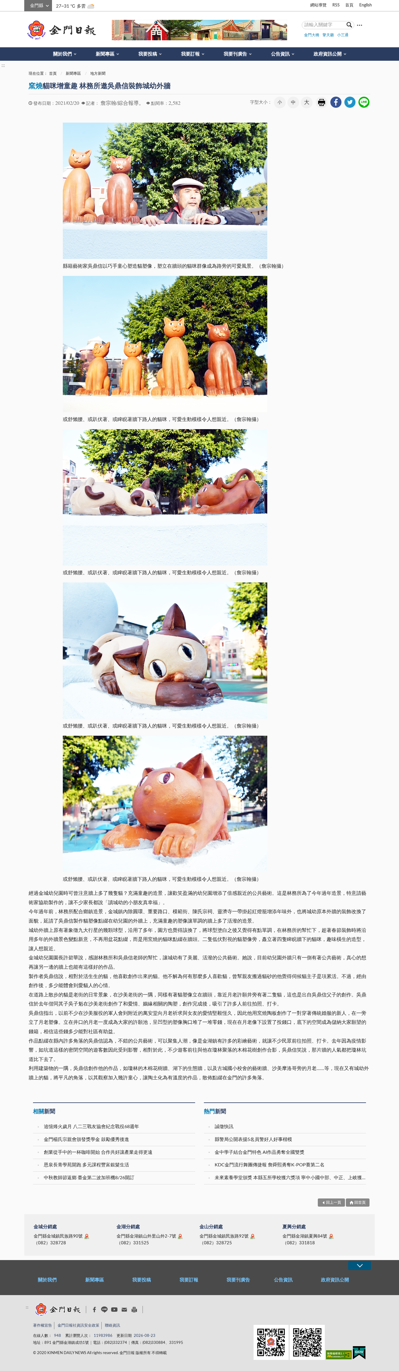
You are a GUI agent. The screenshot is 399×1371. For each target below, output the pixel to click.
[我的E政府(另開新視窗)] (359, 1354)
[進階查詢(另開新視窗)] (359, 25)
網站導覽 (318, 5)
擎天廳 (328, 35)
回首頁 (360, 1203)
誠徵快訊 (224, 1126)
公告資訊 (280, 54)
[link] (335, 102)
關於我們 (62, 54)
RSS (336, 5)
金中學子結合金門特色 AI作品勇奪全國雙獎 (259, 1152)
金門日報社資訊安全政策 (78, 1325)
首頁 (349, 5)
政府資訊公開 (328, 54)
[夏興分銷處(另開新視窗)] (331, 1236)
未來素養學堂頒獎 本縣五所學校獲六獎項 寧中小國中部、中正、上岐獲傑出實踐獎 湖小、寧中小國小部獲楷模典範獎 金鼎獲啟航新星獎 (291, 1177)
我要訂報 (190, 54)
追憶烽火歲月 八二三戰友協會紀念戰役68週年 (91, 1126)
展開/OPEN (359, 1265)
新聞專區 (105, 54)
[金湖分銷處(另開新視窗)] (180, 1236)
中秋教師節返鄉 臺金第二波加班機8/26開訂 (89, 1177)
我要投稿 (147, 54)
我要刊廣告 (235, 54)
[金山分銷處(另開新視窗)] (253, 1236)
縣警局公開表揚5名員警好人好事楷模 (253, 1139)
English (365, 5)
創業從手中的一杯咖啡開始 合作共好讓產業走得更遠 (98, 1152)
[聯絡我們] (124, 1309)
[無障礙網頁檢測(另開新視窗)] (339, 1356)
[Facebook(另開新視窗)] (94, 1309)
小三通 (342, 35)
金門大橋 (311, 35)
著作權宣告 (42, 1325)
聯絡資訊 (112, 1325)
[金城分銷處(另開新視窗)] (87, 1236)
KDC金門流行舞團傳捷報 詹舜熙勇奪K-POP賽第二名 (270, 1165)
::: (27, 4)
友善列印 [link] (321, 102)
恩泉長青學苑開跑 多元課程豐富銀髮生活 (86, 1165)
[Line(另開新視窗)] (104, 1309)
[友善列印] (134, 1309)
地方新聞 (97, 74)
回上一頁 (333, 1203)
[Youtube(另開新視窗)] (114, 1309)
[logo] (60, 30)
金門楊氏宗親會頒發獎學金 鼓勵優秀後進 (86, 1139)
